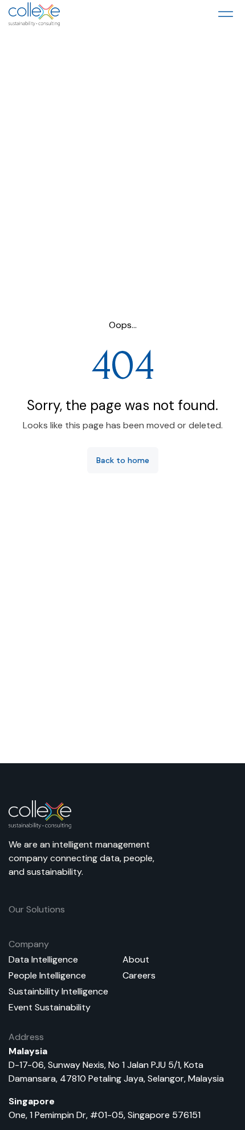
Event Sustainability (50, 1007)
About (135, 959)
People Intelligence (47, 975)
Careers (139, 975)
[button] (225, 14)
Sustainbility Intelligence (58, 991)
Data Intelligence (43, 959)
